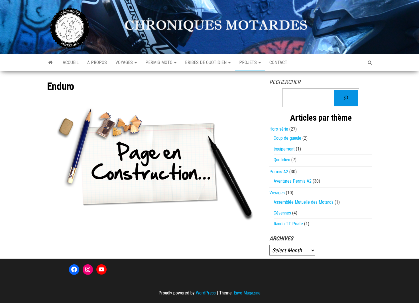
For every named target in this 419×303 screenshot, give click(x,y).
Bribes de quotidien (206, 62)
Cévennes (282, 213)
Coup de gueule (287, 138)
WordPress (206, 293)
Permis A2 (278, 171)
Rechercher (284, 82)
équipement (284, 149)
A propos (97, 62)
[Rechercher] (346, 98)
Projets (248, 62)
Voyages (124, 62)
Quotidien (282, 159)
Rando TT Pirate (288, 223)
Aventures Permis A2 (293, 181)
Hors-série (278, 129)
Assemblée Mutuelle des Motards (303, 202)
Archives (281, 238)
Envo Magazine (247, 293)
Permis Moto (159, 62)
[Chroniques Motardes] (50, 62)
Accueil (71, 62)
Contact (278, 62)
